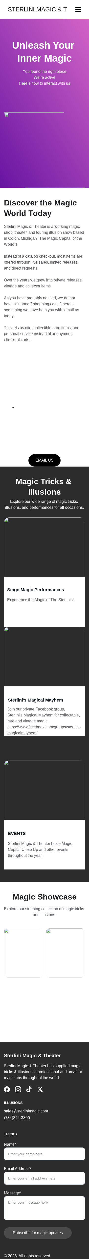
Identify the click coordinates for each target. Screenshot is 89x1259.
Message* (13, 1193)
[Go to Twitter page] (40, 1089)
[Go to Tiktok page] (29, 1089)
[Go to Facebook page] (7, 1089)
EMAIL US (44, 460)
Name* (10, 1144)
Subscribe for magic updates (38, 1233)
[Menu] (78, 9)
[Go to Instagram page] (18, 1089)
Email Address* (17, 1169)
